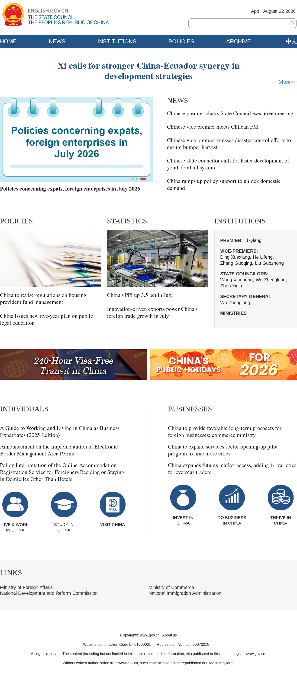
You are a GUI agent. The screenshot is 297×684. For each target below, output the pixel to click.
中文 (291, 41)
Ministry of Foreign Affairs (26, 587)
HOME (8, 41)
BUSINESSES (190, 409)
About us (169, 635)
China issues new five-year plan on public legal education (46, 319)
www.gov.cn (150, 635)
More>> (287, 82)
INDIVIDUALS (24, 409)
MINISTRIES (233, 313)
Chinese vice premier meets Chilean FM (212, 126)
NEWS (57, 41)
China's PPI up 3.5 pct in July (140, 295)
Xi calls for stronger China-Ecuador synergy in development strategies (149, 70)
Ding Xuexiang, (235, 257)
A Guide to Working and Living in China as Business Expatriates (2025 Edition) (59, 431)
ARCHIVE (238, 41)
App (255, 11)
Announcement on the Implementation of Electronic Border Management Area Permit (59, 450)
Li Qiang (252, 240)
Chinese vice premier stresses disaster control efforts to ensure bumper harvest (229, 143)
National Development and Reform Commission (49, 593)
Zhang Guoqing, (236, 263)
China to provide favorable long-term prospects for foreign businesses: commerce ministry (224, 431)
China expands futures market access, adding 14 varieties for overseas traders (232, 468)
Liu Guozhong (269, 263)
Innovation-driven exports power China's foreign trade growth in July (152, 312)
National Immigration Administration (184, 593)
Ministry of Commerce (171, 587)
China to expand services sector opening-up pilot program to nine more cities (223, 450)
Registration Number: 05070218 (183, 644)
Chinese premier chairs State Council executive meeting (230, 113)
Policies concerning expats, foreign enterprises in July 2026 (70, 188)
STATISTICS (127, 221)
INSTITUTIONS (116, 41)
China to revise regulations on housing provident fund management (43, 298)
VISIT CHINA (112, 524)
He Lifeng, (263, 257)
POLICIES (181, 41)
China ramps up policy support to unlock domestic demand (224, 184)
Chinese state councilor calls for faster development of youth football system (228, 164)
